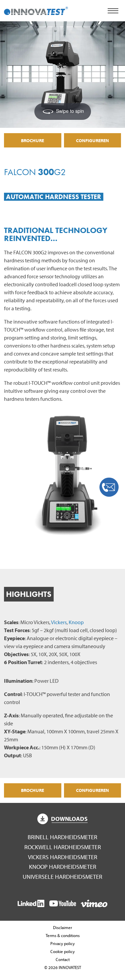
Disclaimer (62, 927)
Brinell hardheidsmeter (62, 837)
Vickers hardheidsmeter (62, 857)
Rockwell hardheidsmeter (62, 847)
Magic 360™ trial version (37, 33)
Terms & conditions (63, 935)
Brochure (32, 140)
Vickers (59, 622)
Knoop (76, 622)
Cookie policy (62, 951)
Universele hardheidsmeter (62, 876)
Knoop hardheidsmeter (62, 866)
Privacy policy (62, 943)
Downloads (69, 819)
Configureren (92, 140)
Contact (63, 959)
